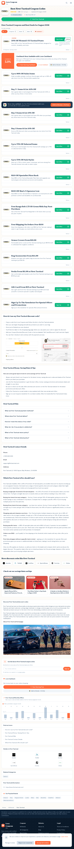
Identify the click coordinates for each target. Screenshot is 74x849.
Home (4, 807)
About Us (41, 826)
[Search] (66, 2)
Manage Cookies (10, 843)
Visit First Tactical (38, 19)
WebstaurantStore (8, 800)
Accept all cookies (43, 843)
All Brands (11, 807)
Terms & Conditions (63, 826)
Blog (39, 830)
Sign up (67, 669)
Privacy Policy (61, 830)
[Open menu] (71, 2)
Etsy (11, 797)
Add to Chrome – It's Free (59, 65)
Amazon (6, 797)
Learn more (64, 836)
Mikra (32, 797)
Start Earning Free (38, 687)
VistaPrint (50, 797)
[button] (4, 31)
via (43, 65)
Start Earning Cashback (27, 65)
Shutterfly (43, 797)
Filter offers (5, 28)
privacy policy (21, 672)
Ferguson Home (19, 797)
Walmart (58, 797)
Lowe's (27, 797)
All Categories (24, 830)
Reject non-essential (25, 843)
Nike (37, 797)
